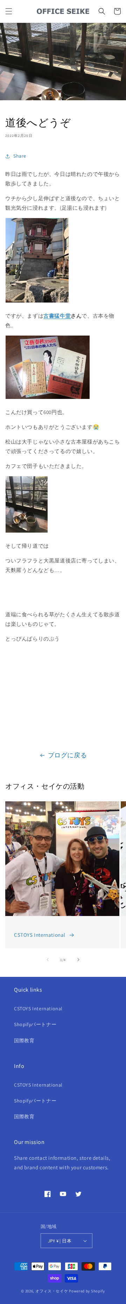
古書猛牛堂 (57, 315)
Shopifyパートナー (35, 1024)
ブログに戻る (67, 755)
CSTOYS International (39, 934)
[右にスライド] (78, 959)
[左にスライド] (47, 959)
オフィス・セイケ (51, 1291)
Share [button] (19, 156)
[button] (8, 11)
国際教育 (24, 1040)
